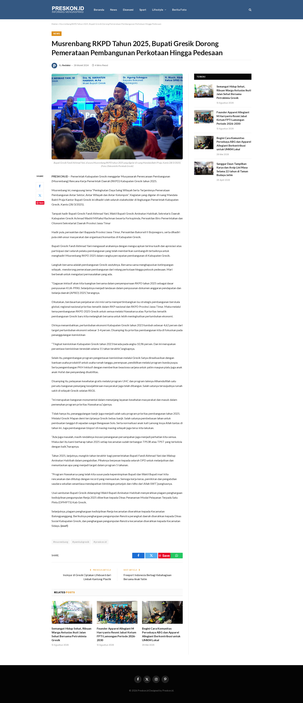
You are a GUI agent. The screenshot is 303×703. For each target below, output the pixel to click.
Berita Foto (179, 9)
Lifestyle (157, 9)
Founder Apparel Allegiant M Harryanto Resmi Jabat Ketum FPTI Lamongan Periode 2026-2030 (116, 634)
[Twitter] (40, 195)
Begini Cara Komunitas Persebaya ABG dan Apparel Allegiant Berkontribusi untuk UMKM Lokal (161, 634)
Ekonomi (128, 9)
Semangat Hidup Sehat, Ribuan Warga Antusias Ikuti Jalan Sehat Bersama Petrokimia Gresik (71, 634)
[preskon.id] (68, 9)
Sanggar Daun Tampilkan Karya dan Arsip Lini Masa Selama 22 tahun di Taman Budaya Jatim (232, 169)
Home (55, 24)
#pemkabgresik (80, 541)
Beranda (99, 9)
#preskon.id (100, 541)
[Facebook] (40, 186)
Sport (142, 9)
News (113, 9)
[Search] (249, 10)
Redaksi (66, 65)
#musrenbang (60, 541)
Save (41, 202)
